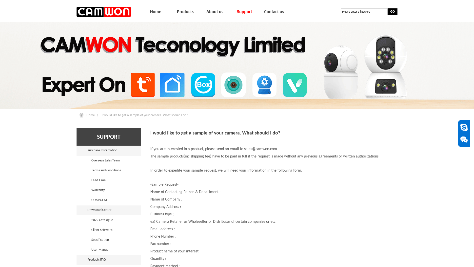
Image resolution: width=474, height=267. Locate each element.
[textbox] (364, 11)
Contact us (274, 12)
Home (90, 115)
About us (214, 12)
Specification (100, 240)
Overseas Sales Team (105, 160)
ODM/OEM (99, 200)
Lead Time (98, 180)
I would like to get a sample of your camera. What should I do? (145, 115)
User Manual (100, 250)
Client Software (102, 230)
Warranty (98, 190)
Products (185, 12)
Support (244, 12)
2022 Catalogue (102, 220)
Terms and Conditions (106, 170)
